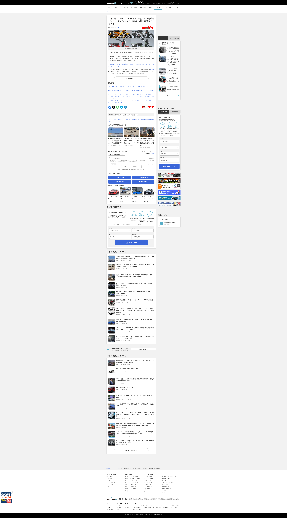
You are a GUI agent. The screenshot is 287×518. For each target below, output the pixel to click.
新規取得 (172, 2)
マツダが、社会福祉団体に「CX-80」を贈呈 (128, 368)
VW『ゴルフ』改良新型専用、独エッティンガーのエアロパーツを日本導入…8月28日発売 (135, 320)
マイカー (176, 7)
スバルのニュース (148, 488)
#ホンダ (121, 114)
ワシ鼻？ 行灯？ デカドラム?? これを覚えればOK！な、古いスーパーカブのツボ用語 (129, 94)
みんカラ (127, 507)
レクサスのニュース (148, 478)
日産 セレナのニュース (130, 484)
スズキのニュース (148, 490)
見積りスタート (133, 242)
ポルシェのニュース (166, 484)
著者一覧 (145, 507)
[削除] (12, 492)
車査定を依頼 (164, 111)
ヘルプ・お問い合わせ (137, 509)
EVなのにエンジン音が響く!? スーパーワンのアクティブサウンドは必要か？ (134, 396)
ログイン (168, 2)
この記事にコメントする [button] (117, 154)
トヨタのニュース (148, 476)
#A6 (126, 114)
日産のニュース (147, 480)
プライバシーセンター (164, 505)
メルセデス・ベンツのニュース (169, 476)
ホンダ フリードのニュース (131, 490)
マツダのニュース (148, 486)
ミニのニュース (165, 486)
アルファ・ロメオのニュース (169, 490)
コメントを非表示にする (149, 151)
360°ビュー (117, 7)
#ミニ (116, 114)
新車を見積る (144, 181)
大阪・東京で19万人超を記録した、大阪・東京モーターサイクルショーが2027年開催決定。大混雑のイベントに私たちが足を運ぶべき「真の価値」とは (135, 310)
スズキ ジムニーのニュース (131, 492)
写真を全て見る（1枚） (132, 48)
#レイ (135, 114)
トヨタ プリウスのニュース (131, 476)
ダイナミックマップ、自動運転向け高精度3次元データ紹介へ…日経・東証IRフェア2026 (135, 284)
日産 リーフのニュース (130, 486)
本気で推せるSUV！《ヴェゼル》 (125, 387)
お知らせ (147, 505)
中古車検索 (134, 7)
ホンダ (152, 69)
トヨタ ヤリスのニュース (131, 480)
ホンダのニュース (148, 482)
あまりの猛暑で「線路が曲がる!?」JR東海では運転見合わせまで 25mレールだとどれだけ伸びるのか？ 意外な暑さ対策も (147, 142)
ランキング (163, 38)
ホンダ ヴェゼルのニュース (131, 488)
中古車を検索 (144, 177)
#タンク (131, 114)
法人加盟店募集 (166, 507)
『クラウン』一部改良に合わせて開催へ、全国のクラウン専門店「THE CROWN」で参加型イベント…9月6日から (131, 141)
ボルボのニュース (166, 492)
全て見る (169, 95)
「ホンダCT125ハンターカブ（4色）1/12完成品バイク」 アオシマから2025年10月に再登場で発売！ (131, 21)
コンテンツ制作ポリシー (137, 507)
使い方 (126, 151)
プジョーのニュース (166, 488)
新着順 (152, 153)
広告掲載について (158, 507)
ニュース (158, 7)
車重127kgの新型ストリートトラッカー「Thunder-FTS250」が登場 (134, 300)
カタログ (126, 7)
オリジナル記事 (167, 7)
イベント (109, 486)
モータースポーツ (111, 482)
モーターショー (110, 484)
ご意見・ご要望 (174, 507)
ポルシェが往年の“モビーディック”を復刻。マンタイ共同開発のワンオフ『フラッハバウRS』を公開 (135, 337)
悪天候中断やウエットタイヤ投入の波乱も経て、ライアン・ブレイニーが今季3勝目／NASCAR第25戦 (135, 361)
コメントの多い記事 (174, 38)
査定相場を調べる (121, 181)
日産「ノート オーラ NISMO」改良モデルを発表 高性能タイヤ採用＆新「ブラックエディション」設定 (135, 328)
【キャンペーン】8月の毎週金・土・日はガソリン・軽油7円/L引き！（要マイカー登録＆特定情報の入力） (131, 120)
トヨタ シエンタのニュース (131, 482)
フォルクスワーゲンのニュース (169, 482)
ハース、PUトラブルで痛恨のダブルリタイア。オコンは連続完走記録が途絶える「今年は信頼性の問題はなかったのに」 (134, 432)
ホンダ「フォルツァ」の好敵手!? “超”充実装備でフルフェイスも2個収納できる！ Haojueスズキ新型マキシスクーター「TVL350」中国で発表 (135, 414)
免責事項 (177, 505)
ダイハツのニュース (148, 492)
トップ (110, 7)
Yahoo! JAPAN (177, 2)
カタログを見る (121, 177)
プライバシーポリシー (154, 505)
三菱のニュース (147, 484)
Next (154, 132)
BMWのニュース (166, 478)
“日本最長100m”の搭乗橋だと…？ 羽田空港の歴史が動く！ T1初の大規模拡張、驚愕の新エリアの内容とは (115, 141)
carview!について (136, 505)
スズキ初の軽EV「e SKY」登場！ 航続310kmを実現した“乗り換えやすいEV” (135, 404)
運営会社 (142, 505)
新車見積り (143, 7)
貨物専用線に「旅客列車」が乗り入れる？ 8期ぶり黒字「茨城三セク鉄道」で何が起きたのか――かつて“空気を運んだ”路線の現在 (135, 424)
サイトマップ (151, 507)
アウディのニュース (166, 480)
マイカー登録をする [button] (143, 349)
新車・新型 (109, 476)
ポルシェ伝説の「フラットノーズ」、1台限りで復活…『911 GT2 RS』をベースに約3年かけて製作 (135, 441)
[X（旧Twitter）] (123, 499)
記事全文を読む (130, 78)
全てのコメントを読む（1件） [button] (131, 166)
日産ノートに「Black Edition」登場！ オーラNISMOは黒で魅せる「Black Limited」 (133, 292)
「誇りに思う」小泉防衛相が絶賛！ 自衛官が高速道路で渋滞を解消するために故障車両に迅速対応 (135, 379)
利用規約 (172, 505)
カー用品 (109, 480)
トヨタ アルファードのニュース (132, 478)
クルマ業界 (109, 478)
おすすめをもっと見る (131, 450)
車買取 (150, 7)
